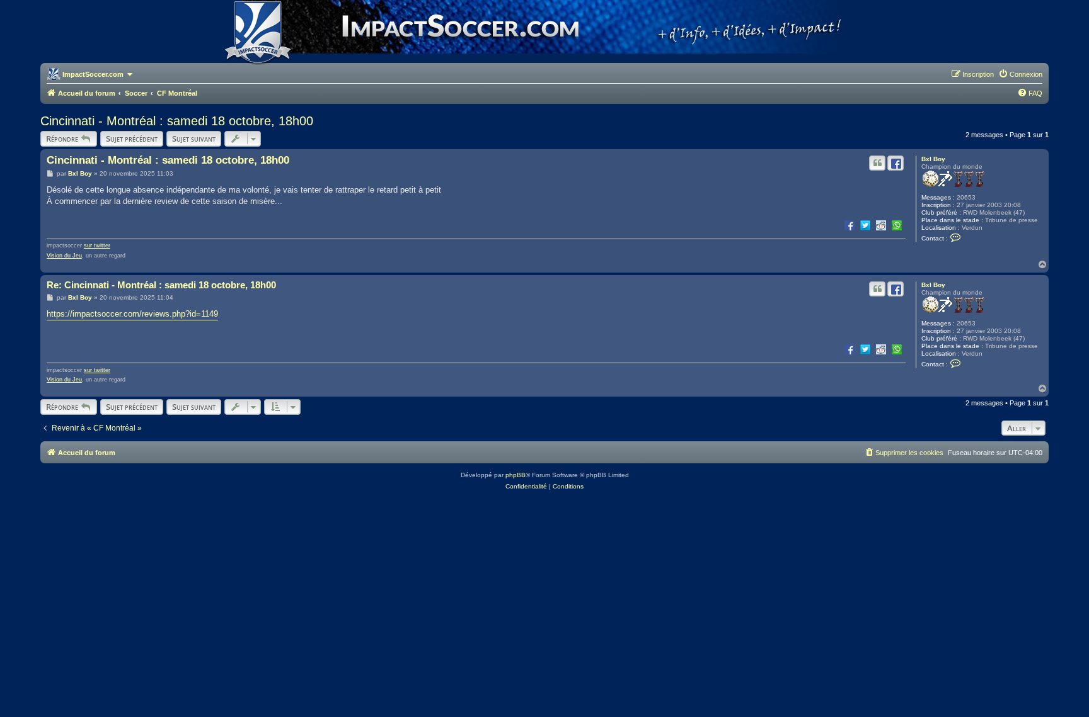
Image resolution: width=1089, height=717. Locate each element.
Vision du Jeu (64, 255)
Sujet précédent (132, 138)
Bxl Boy (933, 158)
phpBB (515, 474)
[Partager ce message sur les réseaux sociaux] (895, 163)
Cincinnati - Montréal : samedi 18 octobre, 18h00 (176, 121)
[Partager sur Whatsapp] (897, 224)
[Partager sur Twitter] (865, 224)
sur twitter (97, 245)
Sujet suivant (194, 138)
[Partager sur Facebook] (849, 224)
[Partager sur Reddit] (881, 224)
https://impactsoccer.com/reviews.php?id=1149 (132, 314)
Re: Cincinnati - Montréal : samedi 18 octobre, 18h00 (161, 284)
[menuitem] (1020, 74)
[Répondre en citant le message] (877, 163)
